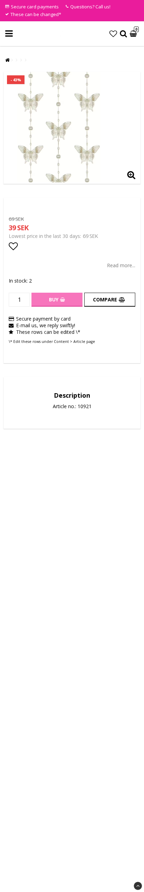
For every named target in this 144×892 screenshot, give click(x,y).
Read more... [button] (121, 265)
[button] (113, 33)
